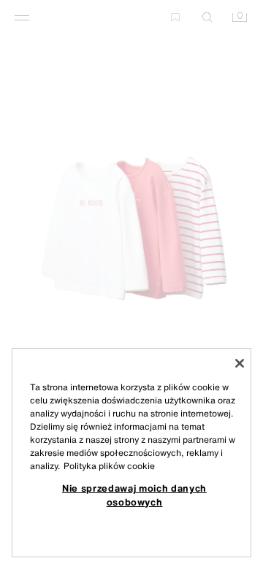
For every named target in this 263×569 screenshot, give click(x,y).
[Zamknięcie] (239, 363)
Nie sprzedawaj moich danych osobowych (134, 494)
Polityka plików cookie (109, 466)
